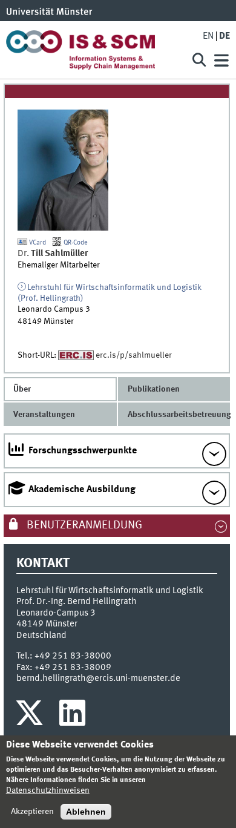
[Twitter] (31, 716)
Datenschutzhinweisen (48, 790)
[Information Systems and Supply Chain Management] (93, 50)
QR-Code (75, 242)
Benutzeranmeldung (83, 525)
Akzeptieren (32, 811)
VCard (36, 242)
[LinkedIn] (72, 716)
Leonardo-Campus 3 (56, 613)
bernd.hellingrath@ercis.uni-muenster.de (98, 678)
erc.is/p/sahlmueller (134, 355)
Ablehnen (86, 811)
